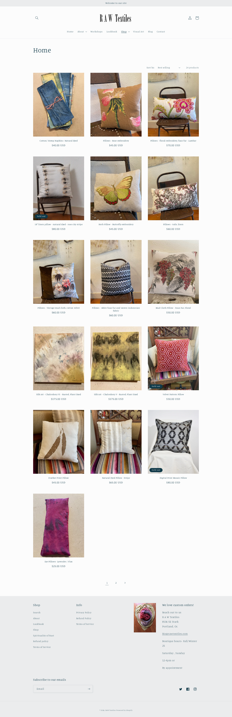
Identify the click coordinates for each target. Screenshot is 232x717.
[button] (36, 18)
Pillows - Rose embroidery (116, 140)
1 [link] (107, 582)
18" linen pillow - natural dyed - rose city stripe (59, 224)
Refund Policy (83, 618)
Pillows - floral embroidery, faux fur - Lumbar (173, 140)
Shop (36, 629)
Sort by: (151, 67)
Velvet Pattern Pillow (173, 394)
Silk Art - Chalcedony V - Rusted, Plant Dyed (116, 394)
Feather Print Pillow (58, 478)
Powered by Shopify (124, 710)
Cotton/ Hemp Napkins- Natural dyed (59, 140)
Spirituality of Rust (43, 635)
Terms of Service (42, 647)
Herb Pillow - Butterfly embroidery (116, 224)
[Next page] (125, 582)
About (36, 618)
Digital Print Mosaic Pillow (173, 478)
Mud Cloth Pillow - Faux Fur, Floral (173, 308)
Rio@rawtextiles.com (175, 633)
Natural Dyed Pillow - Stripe (116, 478)
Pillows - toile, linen (173, 224)
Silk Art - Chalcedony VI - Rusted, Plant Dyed (58, 394)
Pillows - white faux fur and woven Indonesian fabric (116, 309)
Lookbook (38, 624)
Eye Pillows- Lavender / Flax (59, 561)
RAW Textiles (110, 710)
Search (37, 612)
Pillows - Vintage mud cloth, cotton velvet (59, 308)
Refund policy (40, 641)
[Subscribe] (89, 689)
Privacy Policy (84, 612)
